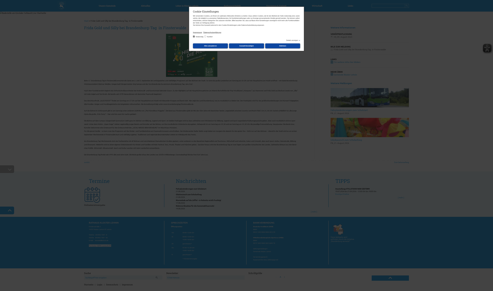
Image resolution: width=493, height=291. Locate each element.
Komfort (209, 37)
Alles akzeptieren (210, 46)
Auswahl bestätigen (246, 46)
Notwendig (199, 37)
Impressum (197, 32)
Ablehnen (282, 46)
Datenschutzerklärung (212, 32)
